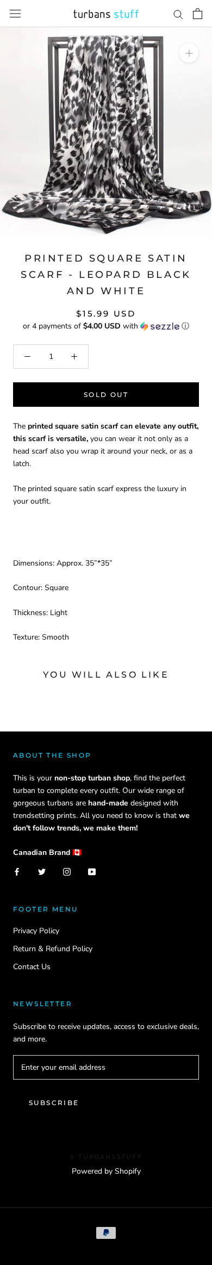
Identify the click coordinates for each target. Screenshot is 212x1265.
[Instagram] (67, 871)
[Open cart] (197, 13)
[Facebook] (17, 871)
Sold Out (106, 394)
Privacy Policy (36, 931)
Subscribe (54, 1103)
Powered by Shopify (106, 1171)
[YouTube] (92, 871)
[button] (106, 326)
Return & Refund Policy (52, 949)
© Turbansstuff (106, 1157)
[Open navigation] (15, 14)
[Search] (178, 13)
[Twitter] (42, 871)
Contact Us (32, 967)
